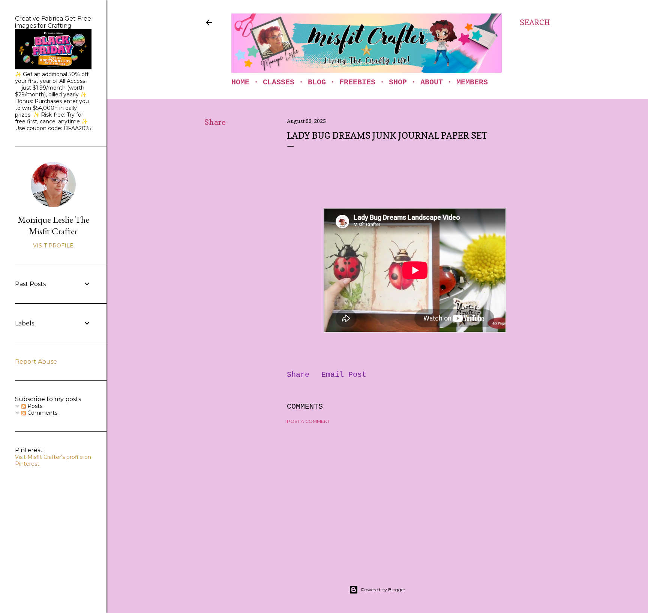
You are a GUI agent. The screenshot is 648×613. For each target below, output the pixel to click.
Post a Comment (308, 421)
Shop (398, 82)
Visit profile (53, 245)
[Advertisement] (415, 495)
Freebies (357, 82)
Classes (278, 82)
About (431, 82)
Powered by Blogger (383, 589)
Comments (41, 412)
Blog (317, 82)
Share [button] (215, 122)
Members (472, 82)
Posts (34, 406)
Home (240, 82)
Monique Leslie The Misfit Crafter (53, 225)
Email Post (343, 374)
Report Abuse (36, 361)
